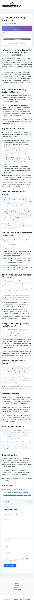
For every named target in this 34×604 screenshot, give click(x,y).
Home (17, 583)
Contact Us (17, 587)
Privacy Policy (17, 589)
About (17, 585)
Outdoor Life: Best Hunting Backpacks (14, 489)
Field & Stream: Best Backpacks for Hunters (15, 492)
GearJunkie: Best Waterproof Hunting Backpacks (17, 495)
